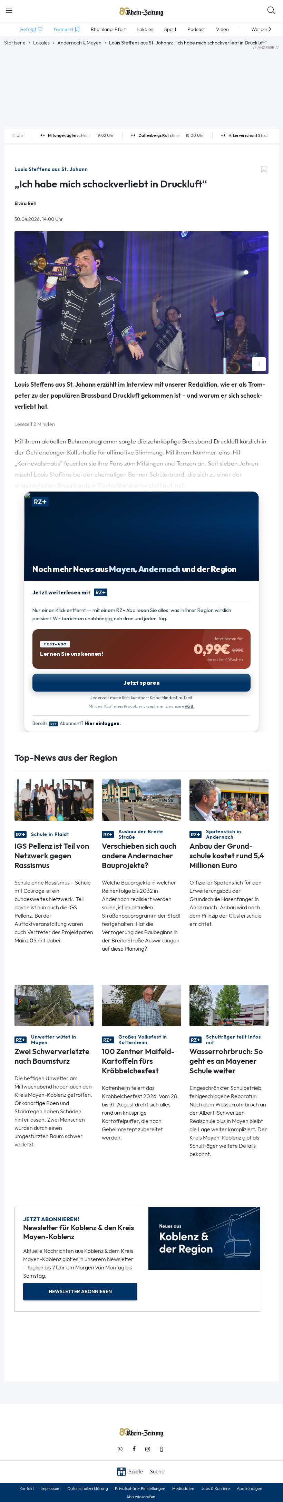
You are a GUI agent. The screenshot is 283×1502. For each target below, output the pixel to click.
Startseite (15, 43)
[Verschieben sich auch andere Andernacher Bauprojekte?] (141, 799)
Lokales (41, 43)
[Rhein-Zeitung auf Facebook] (133, 1449)
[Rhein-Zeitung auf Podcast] (161, 1449)
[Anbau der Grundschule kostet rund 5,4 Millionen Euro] (229, 799)
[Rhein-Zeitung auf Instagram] (147, 1449)
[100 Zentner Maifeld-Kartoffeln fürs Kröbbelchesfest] (141, 1005)
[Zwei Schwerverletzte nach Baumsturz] (54, 1005)
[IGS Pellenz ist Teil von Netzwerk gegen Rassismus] (54, 799)
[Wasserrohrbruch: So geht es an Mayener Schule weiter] (229, 1005)
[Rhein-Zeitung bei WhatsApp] (120, 1449)
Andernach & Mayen (79, 43)
